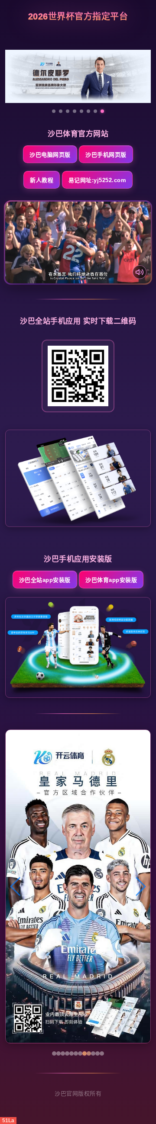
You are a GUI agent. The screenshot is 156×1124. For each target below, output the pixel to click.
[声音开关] (139, 272)
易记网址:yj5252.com (97, 180)
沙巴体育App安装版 (111, 580)
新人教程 (41, 180)
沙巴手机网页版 (106, 154)
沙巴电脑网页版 (50, 154)
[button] (16, 886)
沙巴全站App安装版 (45, 580)
